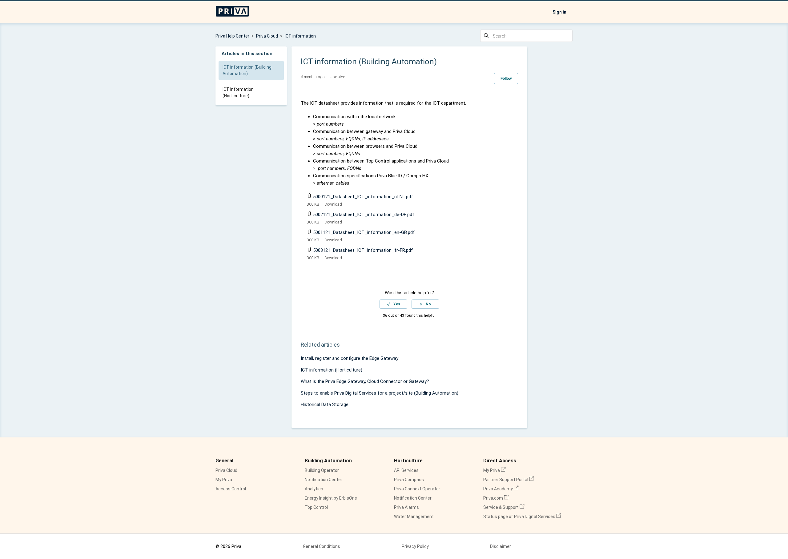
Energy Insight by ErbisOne (331, 498)
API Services (406, 470)
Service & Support (504, 507)
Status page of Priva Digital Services (522, 516)
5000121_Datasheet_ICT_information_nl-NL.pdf (363, 196)
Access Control (230, 488)
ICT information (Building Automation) (247, 70)
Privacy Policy (415, 546)
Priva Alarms (406, 507)
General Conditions (321, 546)
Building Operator (322, 470)
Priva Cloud (267, 36)
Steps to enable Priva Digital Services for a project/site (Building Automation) (379, 393)
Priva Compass (409, 479)
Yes (396, 304)
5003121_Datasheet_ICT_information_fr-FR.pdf (363, 250)
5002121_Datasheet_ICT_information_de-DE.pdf (363, 214)
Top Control (316, 507)
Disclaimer (500, 546)
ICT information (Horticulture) (238, 92)
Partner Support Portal (508, 479)
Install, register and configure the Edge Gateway (349, 358)
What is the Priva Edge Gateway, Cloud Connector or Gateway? (365, 381)
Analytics (314, 488)
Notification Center (323, 479)
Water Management (414, 516)
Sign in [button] (559, 12)
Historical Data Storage (324, 404)
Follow (506, 78)
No (428, 304)
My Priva (223, 479)
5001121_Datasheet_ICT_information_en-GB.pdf (364, 232)
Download (333, 204)
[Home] (232, 15)
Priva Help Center (232, 36)
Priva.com (496, 498)
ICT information (300, 36)
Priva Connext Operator (417, 488)
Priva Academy (501, 488)
